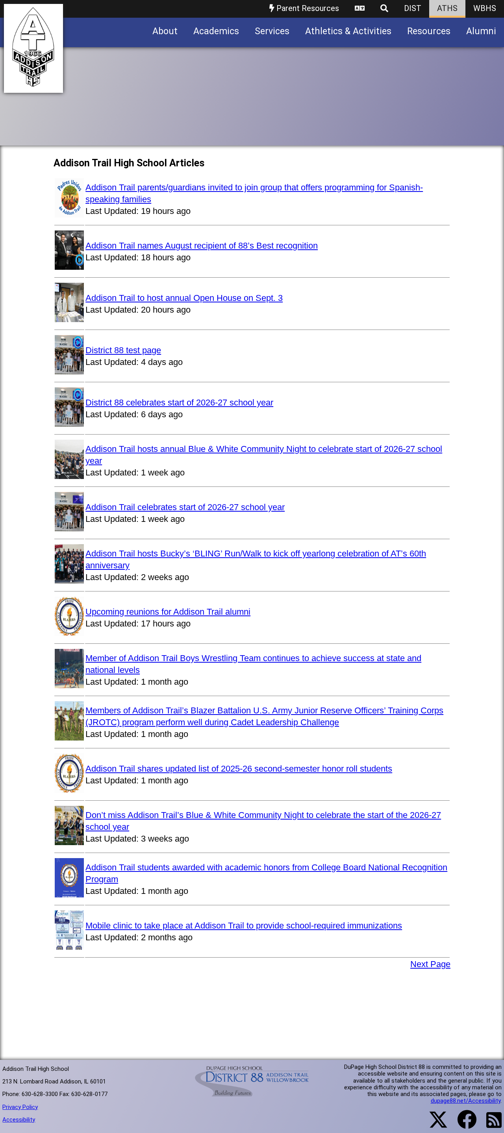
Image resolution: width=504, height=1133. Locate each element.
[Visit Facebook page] (462, 1124)
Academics (216, 31)
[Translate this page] (359, 9)
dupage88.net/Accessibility (465, 1100)
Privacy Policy (20, 1107)
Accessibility (18, 1119)
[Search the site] (384, 9)
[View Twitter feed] (434, 1124)
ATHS (447, 8)
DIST (412, 8)
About (165, 31)
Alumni (481, 31)
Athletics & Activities (348, 31)
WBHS (484, 8)
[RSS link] (490, 1124)
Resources (428, 31)
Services (272, 31)
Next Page (430, 964)
